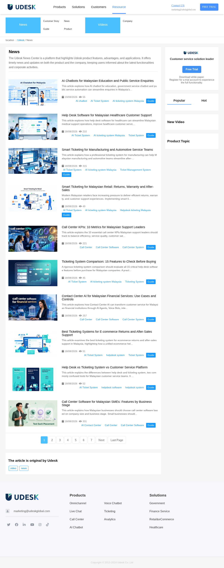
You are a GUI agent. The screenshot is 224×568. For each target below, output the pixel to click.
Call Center (86, 247)
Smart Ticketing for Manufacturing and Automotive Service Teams (107, 149)
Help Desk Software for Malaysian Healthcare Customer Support (107, 115)
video (13, 468)
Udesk (20, 40)
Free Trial (209, 7)
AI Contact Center (91, 425)
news (24, 468)
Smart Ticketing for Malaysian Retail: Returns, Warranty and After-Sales (108, 188)
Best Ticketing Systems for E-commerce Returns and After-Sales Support (107, 333)
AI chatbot (81, 100)
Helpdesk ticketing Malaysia (135, 210)
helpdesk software (112, 387)
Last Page (117, 440)
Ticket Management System (135, 169)
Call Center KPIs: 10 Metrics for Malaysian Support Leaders (103, 227)
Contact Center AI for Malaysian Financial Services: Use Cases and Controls (109, 297)
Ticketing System (134, 281)
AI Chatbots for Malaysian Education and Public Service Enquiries (108, 81)
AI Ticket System (100, 100)
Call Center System (133, 247)
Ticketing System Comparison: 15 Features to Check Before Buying (109, 261)
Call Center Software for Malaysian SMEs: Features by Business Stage (107, 403)
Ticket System (136, 135)
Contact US (178, 5)
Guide (151, 100)
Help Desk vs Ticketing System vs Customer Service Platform (105, 367)
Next (101, 440)
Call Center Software (107, 247)
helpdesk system (115, 355)
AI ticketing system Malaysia (128, 100)
